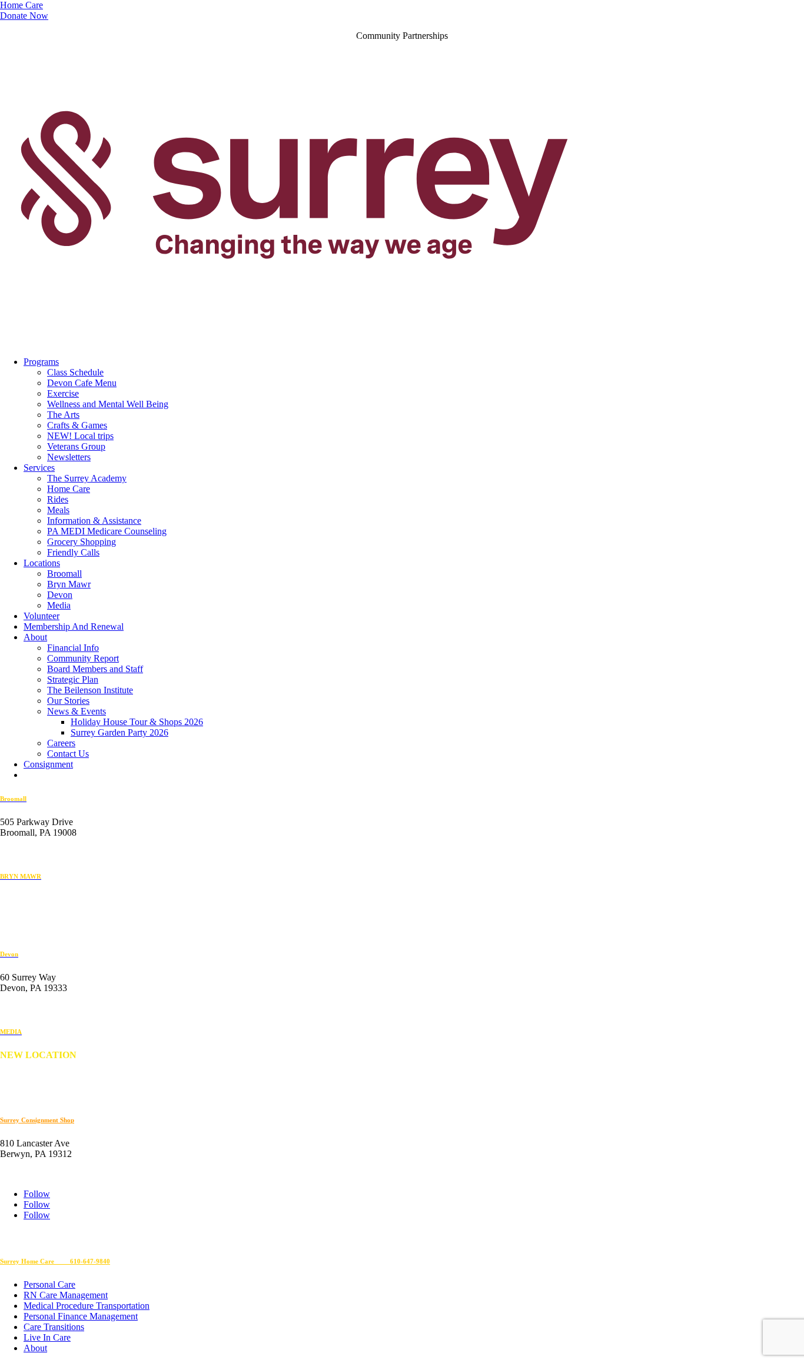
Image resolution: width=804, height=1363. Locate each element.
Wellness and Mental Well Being (107, 404)
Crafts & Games (77, 425)
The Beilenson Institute (90, 690)
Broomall (64, 574)
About (35, 637)
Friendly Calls (73, 552)
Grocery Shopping (81, 542)
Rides (57, 499)
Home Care (21, 5)
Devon (59, 595)
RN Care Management (66, 1295)
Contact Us (68, 754)
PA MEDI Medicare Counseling (107, 531)
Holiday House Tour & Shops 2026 (137, 722)
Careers (61, 743)
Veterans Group (76, 446)
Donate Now (24, 16)
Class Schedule (75, 372)
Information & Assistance (94, 521)
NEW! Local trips (80, 436)
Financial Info (73, 648)
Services (39, 468)
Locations (42, 563)
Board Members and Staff (95, 669)
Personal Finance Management (81, 1316)
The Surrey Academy (87, 478)
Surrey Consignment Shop (37, 1119)
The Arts (63, 415)
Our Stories (68, 701)
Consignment (48, 764)
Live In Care (47, 1337)
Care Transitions (54, 1327)
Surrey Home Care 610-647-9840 (55, 1261)
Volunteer (41, 616)
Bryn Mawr (69, 584)
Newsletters (69, 457)
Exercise (63, 393)
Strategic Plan (72, 679)
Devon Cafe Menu (82, 383)
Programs (41, 362)
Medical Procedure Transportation (86, 1306)
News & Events (76, 711)
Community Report (83, 658)
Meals (58, 510)
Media (59, 605)
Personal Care (49, 1284)
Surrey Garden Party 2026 (119, 732)
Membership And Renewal (74, 626)
